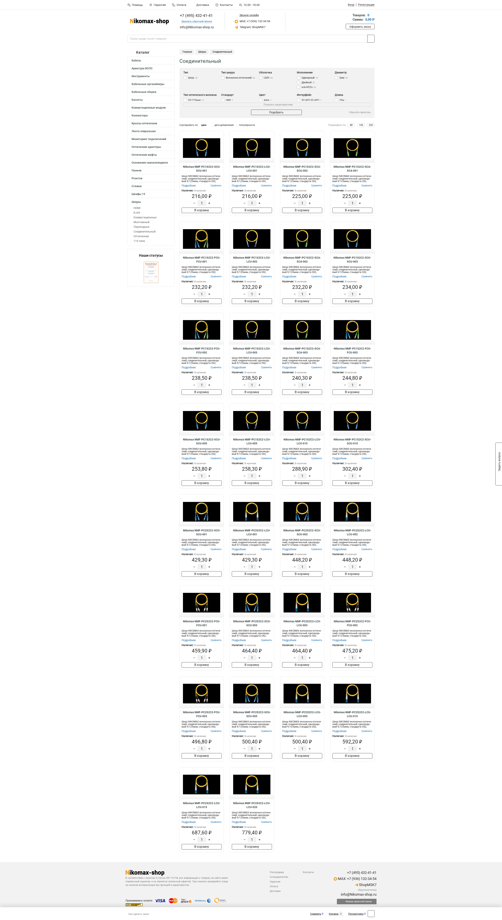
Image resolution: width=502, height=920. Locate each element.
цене (203, 125)
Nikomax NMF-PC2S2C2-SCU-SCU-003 (252, 623)
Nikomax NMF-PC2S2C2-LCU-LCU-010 (352, 714)
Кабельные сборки (144, 91)
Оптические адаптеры (146, 146)
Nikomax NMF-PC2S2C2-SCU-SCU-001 (201, 532)
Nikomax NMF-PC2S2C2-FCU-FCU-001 (201, 623)
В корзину (201, 210)
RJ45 (137, 212)
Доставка (202, 4)
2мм (343, 77)
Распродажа (277, 872)
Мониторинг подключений (149, 139)
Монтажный (141, 222)
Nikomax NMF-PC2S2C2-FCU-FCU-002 (352, 623)
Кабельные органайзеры (148, 84)
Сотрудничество (279, 877)
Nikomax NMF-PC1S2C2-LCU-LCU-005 (251, 441)
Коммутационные (145, 217)
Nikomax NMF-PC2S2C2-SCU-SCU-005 (252, 714)
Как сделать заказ (138, 914)
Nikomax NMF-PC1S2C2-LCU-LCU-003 (251, 350)
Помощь (137, 4)
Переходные (141, 226)
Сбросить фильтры (360, 112)
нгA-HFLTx (309, 87)
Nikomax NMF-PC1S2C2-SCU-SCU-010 (352, 441)
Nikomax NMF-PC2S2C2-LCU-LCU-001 (251, 532)
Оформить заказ (360, 26)
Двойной (308, 82)
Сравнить (315, 914)
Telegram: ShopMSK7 (252, 27)
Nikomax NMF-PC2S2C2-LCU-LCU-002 (352, 532)
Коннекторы (140, 115)
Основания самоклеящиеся (150, 162)
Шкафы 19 (138, 194)
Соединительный (145, 231)
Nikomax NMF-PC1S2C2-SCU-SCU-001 (201, 168)
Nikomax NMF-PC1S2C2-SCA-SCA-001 (352, 168)
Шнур (192, 77)
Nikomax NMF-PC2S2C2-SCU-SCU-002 (302, 532)
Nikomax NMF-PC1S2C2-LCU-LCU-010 (302, 441)
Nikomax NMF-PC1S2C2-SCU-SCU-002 (302, 168)
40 (351, 125)
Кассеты (137, 99)
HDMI (137, 208)
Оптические (141, 236)
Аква (267, 100)
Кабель (136, 60)
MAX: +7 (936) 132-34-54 (254, 21)
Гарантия (160, 4)
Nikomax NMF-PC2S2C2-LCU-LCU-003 (302, 623)
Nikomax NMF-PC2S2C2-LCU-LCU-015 (201, 805)
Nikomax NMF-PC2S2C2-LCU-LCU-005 (302, 714)
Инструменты (141, 76)
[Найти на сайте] (371, 39)
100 (361, 125)
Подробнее (189, 185)
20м (342, 100)
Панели (136, 170)
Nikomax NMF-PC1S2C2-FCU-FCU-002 (201, 350)
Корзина (333, 914)
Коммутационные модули (149, 107)
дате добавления (224, 125)
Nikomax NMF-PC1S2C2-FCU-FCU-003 (352, 350)
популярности (247, 125)
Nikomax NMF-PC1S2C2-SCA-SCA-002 (302, 259)
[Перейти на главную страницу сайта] (149, 21)
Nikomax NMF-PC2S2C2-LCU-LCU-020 (251, 805)
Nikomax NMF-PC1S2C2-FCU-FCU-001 (201, 259)
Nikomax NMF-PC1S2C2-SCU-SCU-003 (352, 259)
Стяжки (137, 186)
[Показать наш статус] (151, 272)
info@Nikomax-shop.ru (358, 894)
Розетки (137, 178)
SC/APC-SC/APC (312, 100)
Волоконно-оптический (240, 77)
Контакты (226, 4)
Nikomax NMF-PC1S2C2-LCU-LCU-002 (251, 259)
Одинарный (310, 77)
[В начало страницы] (371, 913)
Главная (187, 51)
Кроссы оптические (144, 123)
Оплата (181, 4)
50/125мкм (196, 100)
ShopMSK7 (367, 885)
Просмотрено (356, 914)
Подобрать (276, 112)
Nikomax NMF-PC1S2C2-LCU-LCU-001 (251, 168)
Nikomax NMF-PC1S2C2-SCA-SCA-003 (302, 350)
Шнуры (136, 201)
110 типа (139, 241)
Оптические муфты (144, 154)
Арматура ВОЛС (142, 68)
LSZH (268, 77)
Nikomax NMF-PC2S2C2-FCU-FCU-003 (201, 714)
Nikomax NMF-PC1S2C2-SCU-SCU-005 (201, 441)
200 (371, 125)
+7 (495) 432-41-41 (196, 15)
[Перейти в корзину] (348, 18)
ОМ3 (229, 100)
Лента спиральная (144, 131)
